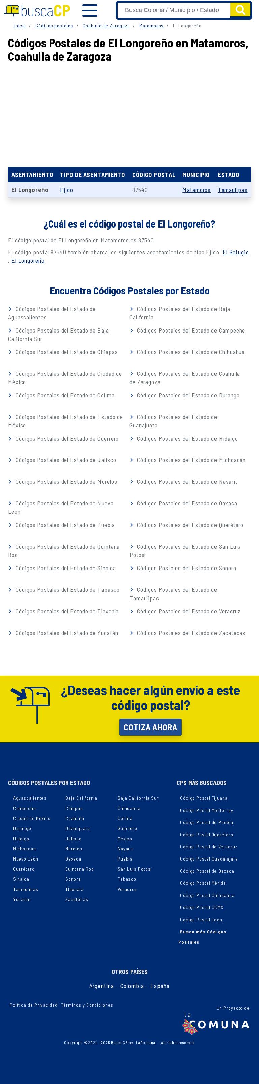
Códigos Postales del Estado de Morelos (65, 481)
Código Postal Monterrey (206, 810)
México (125, 838)
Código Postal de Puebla (206, 822)
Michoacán (24, 848)
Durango (22, 828)
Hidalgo (21, 838)
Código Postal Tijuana (204, 798)
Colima (125, 818)
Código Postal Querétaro (206, 834)
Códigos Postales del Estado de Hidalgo (186, 438)
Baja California (81, 798)
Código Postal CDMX (201, 907)
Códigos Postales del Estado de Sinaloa (65, 568)
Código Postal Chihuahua (207, 895)
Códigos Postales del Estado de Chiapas (66, 351)
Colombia (132, 985)
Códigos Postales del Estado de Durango (187, 395)
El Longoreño (28, 260)
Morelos (73, 848)
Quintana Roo (79, 869)
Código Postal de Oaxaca (207, 871)
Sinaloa (21, 879)
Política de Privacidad (34, 1005)
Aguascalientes (30, 798)
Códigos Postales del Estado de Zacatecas (190, 632)
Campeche (24, 808)
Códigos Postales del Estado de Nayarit (186, 481)
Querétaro (24, 869)
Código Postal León (201, 919)
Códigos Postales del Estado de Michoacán (190, 460)
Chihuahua (129, 808)
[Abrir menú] (89, 10)
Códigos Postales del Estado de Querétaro (189, 524)
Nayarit (125, 848)
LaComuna (145, 1042)
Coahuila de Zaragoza (106, 25)
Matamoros (151, 25)
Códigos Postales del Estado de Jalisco (65, 460)
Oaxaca (73, 859)
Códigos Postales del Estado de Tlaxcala (66, 611)
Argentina (101, 985)
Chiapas (74, 808)
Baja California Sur (138, 798)
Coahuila (74, 818)
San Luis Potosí (135, 869)
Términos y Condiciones (87, 1005)
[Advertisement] (129, 113)
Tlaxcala (74, 889)
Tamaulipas (233, 189)
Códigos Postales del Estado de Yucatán (66, 632)
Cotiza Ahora (150, 727)
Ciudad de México (32, 818)
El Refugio (236, 252)
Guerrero (127, 828)
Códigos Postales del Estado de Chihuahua (190, 351)
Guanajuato (77, 828)
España (159, 985)
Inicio (20, 25)
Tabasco (127, 879)
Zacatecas (76, 899)
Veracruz (127, 889)
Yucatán (22, 899)
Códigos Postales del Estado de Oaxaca (186, 503)
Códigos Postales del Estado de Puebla (64, 524)
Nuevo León (25, 859)
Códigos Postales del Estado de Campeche (190, 330)
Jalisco (73, 838)
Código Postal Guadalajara (209, 859)
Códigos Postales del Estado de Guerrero (66, 438)
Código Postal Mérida (203, 883)
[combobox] (174, 10)
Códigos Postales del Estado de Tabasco (66, 589)
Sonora (73, 879)
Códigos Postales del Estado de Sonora (185, 568)
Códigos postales (53, 25)
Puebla (125, 859)
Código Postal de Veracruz (209, 846)
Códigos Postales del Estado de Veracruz (188, 611)
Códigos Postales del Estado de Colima (64, 395)
